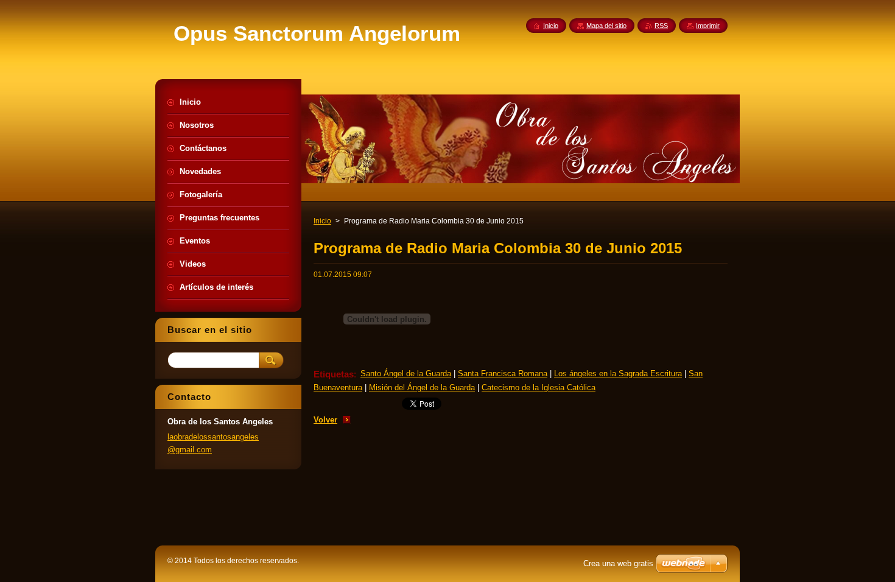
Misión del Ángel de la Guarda (422, 387)
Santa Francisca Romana (502, 373)
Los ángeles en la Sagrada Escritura (618, 373)
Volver (325, 419)
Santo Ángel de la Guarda (405, 373)
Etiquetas (334, 374)
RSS (661, 25)
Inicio (322, 221)
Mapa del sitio (606, 25)
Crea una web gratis (618, 563)
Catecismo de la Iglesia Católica (538, 387)
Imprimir (708, 25)
